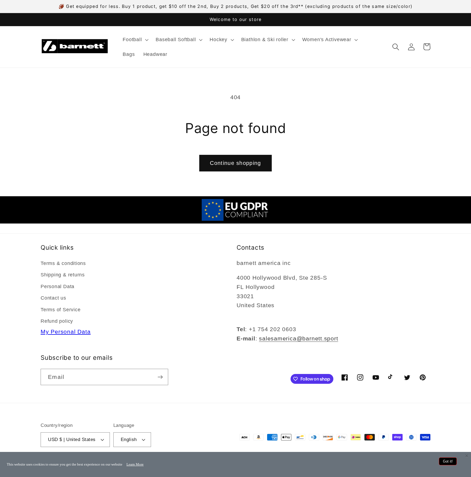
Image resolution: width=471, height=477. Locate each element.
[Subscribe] (160, 377)
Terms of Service (60, 309)
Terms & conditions (63, 263)
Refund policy (57, 321)
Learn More (135, 464)
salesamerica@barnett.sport (298, 338)
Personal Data (57, 286)
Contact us (53, 298)
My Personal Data (65, 331)
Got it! (448, 461)
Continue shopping (235, 163)
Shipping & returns (63, 274)
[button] (135, 39)
